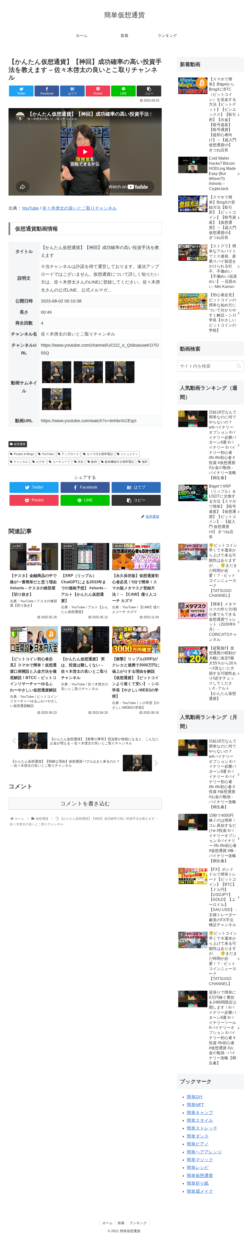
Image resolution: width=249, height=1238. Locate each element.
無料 (145, 462)
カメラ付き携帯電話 (100, 454)
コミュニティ (129, 454)
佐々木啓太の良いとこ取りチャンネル (79, 208)
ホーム (107, 1223)
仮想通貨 (20, 444)
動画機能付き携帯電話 (119, 462)
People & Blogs (24, 454)
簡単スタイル (200, 1120)
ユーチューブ (61, 462)
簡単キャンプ (200, 1112)
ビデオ (40, 462)
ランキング (138, 1223)
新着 (121, 1223)
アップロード (70, 454)
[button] (239, 366)
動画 (94, 462)
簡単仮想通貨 (200, 1175)
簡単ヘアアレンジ (204, 1152)
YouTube (30, 208)
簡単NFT (195, 1104)
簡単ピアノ (198, 1144)
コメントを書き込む (85, 803)
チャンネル (21, 462)
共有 (80, 462)
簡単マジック (200, 1159)
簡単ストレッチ (202, 1128)
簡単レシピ (198, 1167)
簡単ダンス (198, 1136)
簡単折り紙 (198, 1183)
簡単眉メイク (200, 1191)
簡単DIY (195, 1096)
